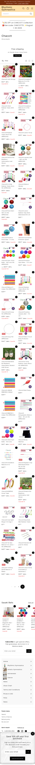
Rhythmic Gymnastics (8, 8)
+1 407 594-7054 (23, 3)
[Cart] (28, 8)
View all (30, 602)
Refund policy (6, 719)
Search (4, 714)
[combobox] (17, 14)
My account (5, 722)
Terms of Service (7, 717)
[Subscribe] (28, 752)
